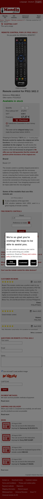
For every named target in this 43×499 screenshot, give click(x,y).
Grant (33, 262)
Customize (23, 262)
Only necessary (11, 262)
